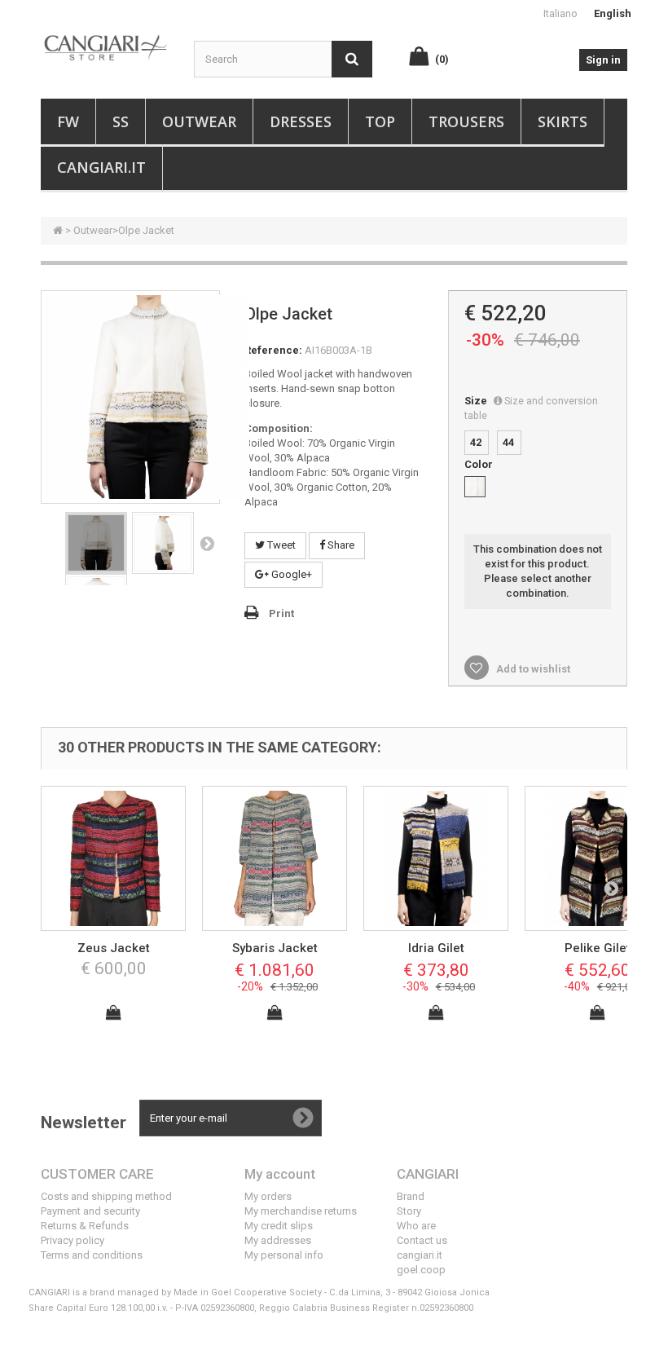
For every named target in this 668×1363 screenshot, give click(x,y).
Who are (416, 1226)
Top (380, 121)
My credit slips (278, 1226)
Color (479, 464)
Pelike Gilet (598, 948)
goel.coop (421, 1270)
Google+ (290, 574)
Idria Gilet (436, 948)
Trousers (466, 121)
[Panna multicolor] (475, 487)
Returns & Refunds (85, 1226)
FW (68, 121)
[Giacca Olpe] (96, 543)
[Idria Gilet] (435, 858)
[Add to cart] (113, 1011)
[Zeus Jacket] (113, 858)
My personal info (283, 1255)
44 (508, 442)
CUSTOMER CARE (97, 1174)
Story (409, 1211)
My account (279, 1174)
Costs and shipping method (106, 1196)
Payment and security (90, 1211)
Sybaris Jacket (275, 948)
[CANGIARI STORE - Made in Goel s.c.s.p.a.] (105, 47)
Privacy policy (72, 1240)
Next (207, 543)
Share (339, 545)
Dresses (301, 121)
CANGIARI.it (101, 167)
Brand (410, 1196)
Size (531, 408)
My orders (268, 1196)
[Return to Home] (58, 230)
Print (281, 613)
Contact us (422, 1240)
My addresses (277, 1240)
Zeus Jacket (113, 948)
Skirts (562, 121)
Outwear (199, 121)
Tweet (280, 545)
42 (475, 442)
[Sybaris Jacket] (274, 858)
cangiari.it (419, 1255)
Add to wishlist (532, 669)
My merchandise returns (300, 1211)
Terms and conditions (92, 1255)
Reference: (273, 350)
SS (120, 121)
